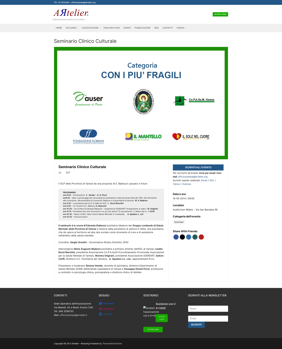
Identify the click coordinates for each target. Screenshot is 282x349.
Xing (195, 237)
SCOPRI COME (162, 318)
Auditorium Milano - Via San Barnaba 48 (195, 209)
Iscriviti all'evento (198, 167)
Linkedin (188, 237)
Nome (192, 303)
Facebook (176, 237)
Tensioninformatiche (112, 343)
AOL (212, 180)
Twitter (182, 237)
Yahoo (177, 184)
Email (192, 313)
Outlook (186, 184)
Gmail (204, 180)
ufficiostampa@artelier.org (193, 176)
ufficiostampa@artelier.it (73, 315)
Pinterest (201, 237)
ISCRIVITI (196, 324)
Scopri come (220, 14)
